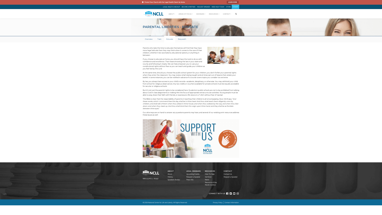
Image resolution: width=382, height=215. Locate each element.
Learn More (232, 2)
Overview (149, 39)
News (207, 180)
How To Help (210, 174)
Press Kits (189, 180)
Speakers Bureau (174, 180)
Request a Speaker (193, 177)
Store (228, 7)
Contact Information (232, 202)
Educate (169, 39)
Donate (235, 7)
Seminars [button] (200, 14)
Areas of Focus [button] (185, 14)
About (170, 174)
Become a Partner (188, 7)
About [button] (171, 14)
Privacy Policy (218, 202)
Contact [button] (226, 14)
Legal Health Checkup (171, 7)
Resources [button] (213, 14)
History (170, 177)
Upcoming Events (192, 174)
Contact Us (228, 174)
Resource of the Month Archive (211, 184)
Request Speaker (203, 7)
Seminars (208, 177)
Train (159, 39)
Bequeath (182, 39)
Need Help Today (218, 7)
